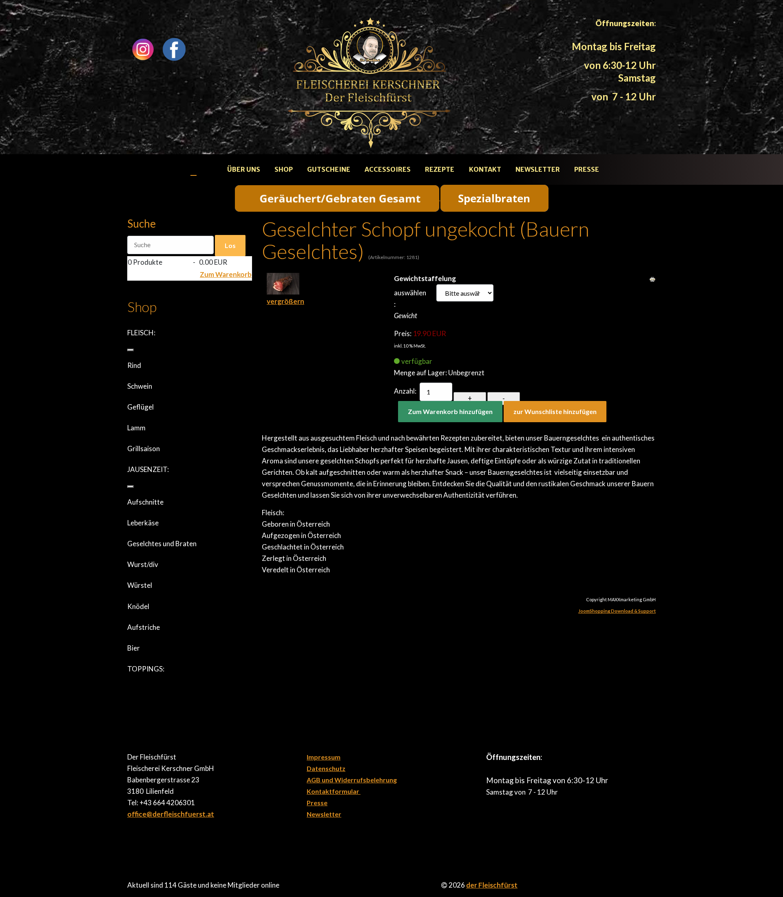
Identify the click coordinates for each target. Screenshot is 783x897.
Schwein (139, 386)
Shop (283, 169)
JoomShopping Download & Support (617, 611)
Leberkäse (143, 522)
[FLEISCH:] (130, 350)
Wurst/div (142, 564)
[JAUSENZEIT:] (130, 486)
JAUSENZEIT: (148, 469)
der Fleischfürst (492, 885)
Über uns (243, 169)
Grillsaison (143, 448)
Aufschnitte (145, 502)
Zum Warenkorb (226, 274)
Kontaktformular (334, 791)
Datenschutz (326, 768)
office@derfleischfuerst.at (170, 814)
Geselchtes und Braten (162, 543)
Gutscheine (328, 169)
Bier (133, 648)
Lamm (136, 427)
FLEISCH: (141, 332)
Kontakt (485, 169)
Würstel (139, 585)
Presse (586, 169)
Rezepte (439, 169)
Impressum (324, 757)
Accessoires (388, 169)
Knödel (138, 606)
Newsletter (537, 169)
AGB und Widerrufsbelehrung (352, 780)
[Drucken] (652, 278)
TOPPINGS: (145, 668)
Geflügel (140, 407)
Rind (134, 365)
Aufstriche (143, 627)
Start (202, 169)
